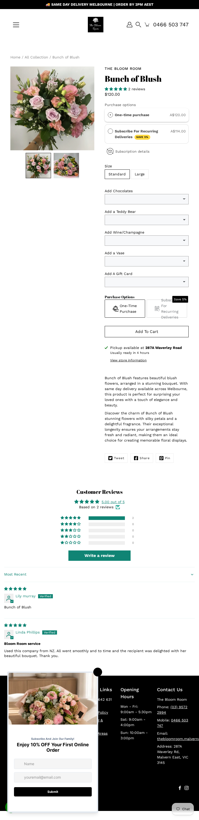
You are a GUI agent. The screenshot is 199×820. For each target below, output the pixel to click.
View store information (128, 360)
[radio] (110, 115)
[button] (116, 89)
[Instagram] (186, 788)
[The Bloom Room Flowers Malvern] (96, 25)
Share (145, 458)
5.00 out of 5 (113, 502)
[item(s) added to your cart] (147, 24)
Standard (117, 174)
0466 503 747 (171, 24)
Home (15, 57)
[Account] (129, 24)
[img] (15, 589)
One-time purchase (132, 115)
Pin (167, 458)
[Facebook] (180, 788)
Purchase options (120, 105)
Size (108, 166)
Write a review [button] (99, 555)
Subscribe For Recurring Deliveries (136, 134)
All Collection (36, 57)
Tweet (119, 458)
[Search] (138, 24)
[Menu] (16, 24)
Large (140, 174)
